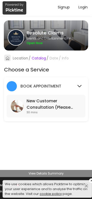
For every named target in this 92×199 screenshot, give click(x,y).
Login (83, 7)
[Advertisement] (46, 192)
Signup (64, 7)
